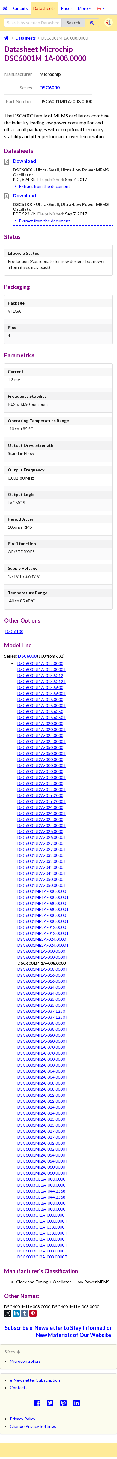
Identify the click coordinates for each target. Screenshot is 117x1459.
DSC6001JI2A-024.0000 (40, 807)
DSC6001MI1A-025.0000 (41, 999)
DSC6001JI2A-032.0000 (40, 855)
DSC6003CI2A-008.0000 (40, 1250)
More (86, 6)
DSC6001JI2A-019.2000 (40, 795)
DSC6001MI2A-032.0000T (42, 1148)
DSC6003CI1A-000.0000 (40, 1214)
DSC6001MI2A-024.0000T (42, 1113)
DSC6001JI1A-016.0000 (40, 699)
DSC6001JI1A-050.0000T (41, 753)
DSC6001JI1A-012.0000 (40, 663)
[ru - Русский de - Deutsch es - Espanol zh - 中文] (100, 8)
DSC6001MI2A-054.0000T (42, 1160)
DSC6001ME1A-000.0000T (43, 897)
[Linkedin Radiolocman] (78, 1402)
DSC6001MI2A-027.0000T (42, 1137)
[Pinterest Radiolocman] (65, 1402)
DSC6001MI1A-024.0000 (41, 987)
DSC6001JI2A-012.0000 (40, 783)
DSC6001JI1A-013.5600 (40, 687)
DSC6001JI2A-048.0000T (41, 873)
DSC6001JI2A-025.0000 (40, 819)
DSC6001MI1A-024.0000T (42, 993)
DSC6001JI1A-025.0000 (40, 735)
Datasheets (44, 8)
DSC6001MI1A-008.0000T (42, 969)
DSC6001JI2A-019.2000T (41, 801)
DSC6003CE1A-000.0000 (41, 1178)
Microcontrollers (25, 1361)
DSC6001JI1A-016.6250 (40, 711)
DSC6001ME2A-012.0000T (43, 933)
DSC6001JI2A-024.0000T (41, 813)
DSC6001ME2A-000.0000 (41, 915)
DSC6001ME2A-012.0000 (41, 927)
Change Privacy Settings (33, 1426)
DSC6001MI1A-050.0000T (42, 1041)
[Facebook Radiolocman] (39, 1402)
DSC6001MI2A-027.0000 (41, 1131)
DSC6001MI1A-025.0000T (42, 1005)
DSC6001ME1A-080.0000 (41, 903)
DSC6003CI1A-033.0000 (40, 1226)
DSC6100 (14, 631)
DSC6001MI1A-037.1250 (41, 1011)
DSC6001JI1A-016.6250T (41, 717)
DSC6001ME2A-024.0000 (41, 939)
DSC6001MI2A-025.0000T (42, 1125)
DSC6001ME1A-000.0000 (41, 891)
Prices (67, 8)
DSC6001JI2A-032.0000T (41, 861)
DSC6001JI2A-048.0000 (40, 867)
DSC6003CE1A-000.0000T (42, 1184)
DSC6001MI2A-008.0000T (42, 1089)
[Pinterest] (33, 1313)
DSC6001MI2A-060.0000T (42, 1172)
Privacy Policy (22, 1418)
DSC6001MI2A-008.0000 (41, 1083)
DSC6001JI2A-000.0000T (41, 765)
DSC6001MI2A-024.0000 (41, 1107)
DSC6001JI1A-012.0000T (41, 669)
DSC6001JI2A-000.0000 (40, 759)
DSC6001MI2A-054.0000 (41, 1154)
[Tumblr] (24, 1313)
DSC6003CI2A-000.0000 (40, 1238)
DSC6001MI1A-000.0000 (41, 951)
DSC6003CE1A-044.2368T (42, 1196)
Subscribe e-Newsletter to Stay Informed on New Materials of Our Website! (59, 1331)
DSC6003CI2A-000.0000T (42, 1244)
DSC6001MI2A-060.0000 (41, 1166)
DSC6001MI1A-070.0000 (41, 1047)
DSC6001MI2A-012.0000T (42, 1101)
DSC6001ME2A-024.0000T (43, 945)
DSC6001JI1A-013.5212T (41, 681)
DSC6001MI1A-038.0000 (41, 1023)
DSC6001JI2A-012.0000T (41, 789)
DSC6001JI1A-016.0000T (41, 705)
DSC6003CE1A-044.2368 (41, 1190)
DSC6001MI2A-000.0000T (42, 1065)
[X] (7, 1313)
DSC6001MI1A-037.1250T (42, 1017)
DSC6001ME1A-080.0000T (43, 909)
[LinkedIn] (16, 1313)
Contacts (19, 1387)
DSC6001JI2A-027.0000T (41, 849)
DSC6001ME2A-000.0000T (43, 921)
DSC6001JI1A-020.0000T (41, 729)
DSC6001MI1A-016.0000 (41, 975)
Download (24, 161)
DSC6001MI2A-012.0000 (41, 1095)
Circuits (20, 8)
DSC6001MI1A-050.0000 (41, 1035)
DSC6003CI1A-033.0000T (42, 1232)
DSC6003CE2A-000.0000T (42, 1208)
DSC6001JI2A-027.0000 (40, 843)
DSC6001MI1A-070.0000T (42, 1053)
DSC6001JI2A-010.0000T (41, 777)
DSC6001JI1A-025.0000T (41, 741)
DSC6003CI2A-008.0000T (42, 1256)
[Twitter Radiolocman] (52, 1402)
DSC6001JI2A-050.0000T (41, 885)
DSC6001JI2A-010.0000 (40, 771)
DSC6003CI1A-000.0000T (42, 1220)
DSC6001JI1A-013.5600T (41, 693)
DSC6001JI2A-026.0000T (41, 837)
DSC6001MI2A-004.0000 (41, 1071)
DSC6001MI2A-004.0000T (42, 1077)
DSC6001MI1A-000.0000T (42, 957)
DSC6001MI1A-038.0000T (42, 1029)
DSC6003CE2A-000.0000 (41, 1202)
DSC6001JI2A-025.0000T (41, 825)
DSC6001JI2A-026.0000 (40, 831)
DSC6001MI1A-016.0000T (42, 981)
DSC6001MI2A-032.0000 (41, 1143)
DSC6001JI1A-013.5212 (40, 675)
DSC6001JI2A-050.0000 (40, 879)
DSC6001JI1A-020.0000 (40, 723)
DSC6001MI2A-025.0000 (41, 1119)
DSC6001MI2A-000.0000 (41, 1059)
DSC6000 (50, 87)
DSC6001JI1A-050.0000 (40, 747)
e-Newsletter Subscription (35, 1380)
